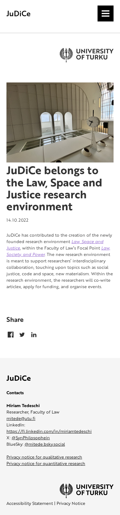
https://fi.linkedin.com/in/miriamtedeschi (49, 431)
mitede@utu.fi (20, 418)
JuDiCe (18, 13)
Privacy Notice (71, 503)
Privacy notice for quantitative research (45, 463)
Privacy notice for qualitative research (44, 457)
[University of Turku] (87, 497)
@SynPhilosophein (31, 437)
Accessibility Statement (29, 503)
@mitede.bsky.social (45, 444)
